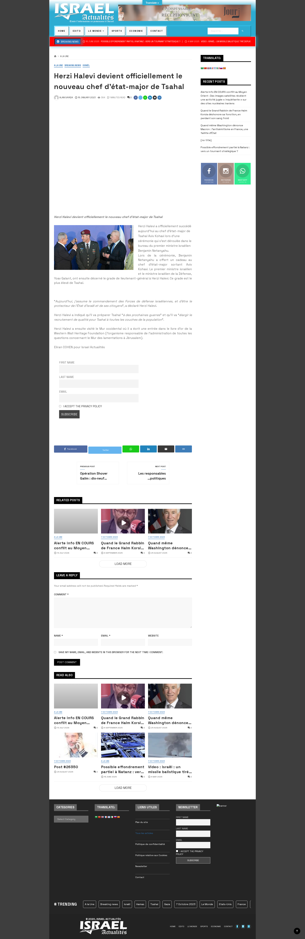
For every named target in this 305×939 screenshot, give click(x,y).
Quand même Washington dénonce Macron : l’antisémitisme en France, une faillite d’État (168, 546)
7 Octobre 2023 (109, 537)
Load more (123, 564)
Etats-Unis (225, 904)
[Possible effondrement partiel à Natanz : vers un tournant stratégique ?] (123, 745)
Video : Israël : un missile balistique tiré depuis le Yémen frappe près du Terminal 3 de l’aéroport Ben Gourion (169, 769)
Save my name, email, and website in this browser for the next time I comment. (110, 652)
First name (67, 362)
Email (63, 391)
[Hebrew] (214, 68)
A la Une (64, 56)
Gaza (167, 904)
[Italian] (218, 68)
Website (153, 635)
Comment (61, 594)
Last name (66, 377)
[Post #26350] (76, 745)
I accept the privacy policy (82, 406)
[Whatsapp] (249, 926)
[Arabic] (202, 68)
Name (58, 635)
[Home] (55, 56)
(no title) (206, 140)
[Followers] (243, 926)
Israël (86, 65)
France (242, 904)
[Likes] (237, 926)
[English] (208, 68)
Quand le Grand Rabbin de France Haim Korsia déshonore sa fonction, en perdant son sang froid (122, 546)
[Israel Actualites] (84, 12)
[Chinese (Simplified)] (205, 68)
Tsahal (154, 904)
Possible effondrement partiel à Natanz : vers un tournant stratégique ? (133, 41)
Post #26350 (66, 767)
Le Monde (207, 904)
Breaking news (72, 65)
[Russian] (221, 68)
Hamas (140, 904)
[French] (211, 68)
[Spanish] (224, 68)
